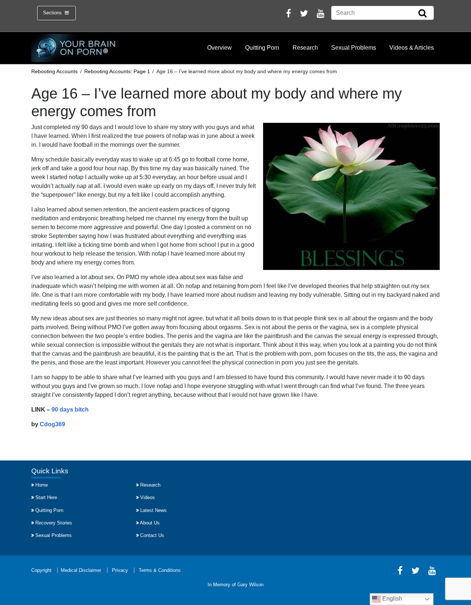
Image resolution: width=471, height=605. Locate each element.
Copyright (41, 570)
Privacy (120, 570)
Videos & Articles (411, 48)
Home (41, 485)
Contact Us (152, 535)
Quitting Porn (262, 48)
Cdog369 (52, 424)
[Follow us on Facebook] (288, 14)
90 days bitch (70, 409)
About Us (150, 523)
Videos (147, 497)
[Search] (422, 13)
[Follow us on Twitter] (304, 14)
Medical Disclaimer (81, 570)
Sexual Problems (353, 48)
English (391, 598)
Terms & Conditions (160, 570)
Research (305, 48)
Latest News (153, 510)
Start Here (46, 497)
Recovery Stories (53, 523)
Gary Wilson (250, 584)
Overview (219, 48)
